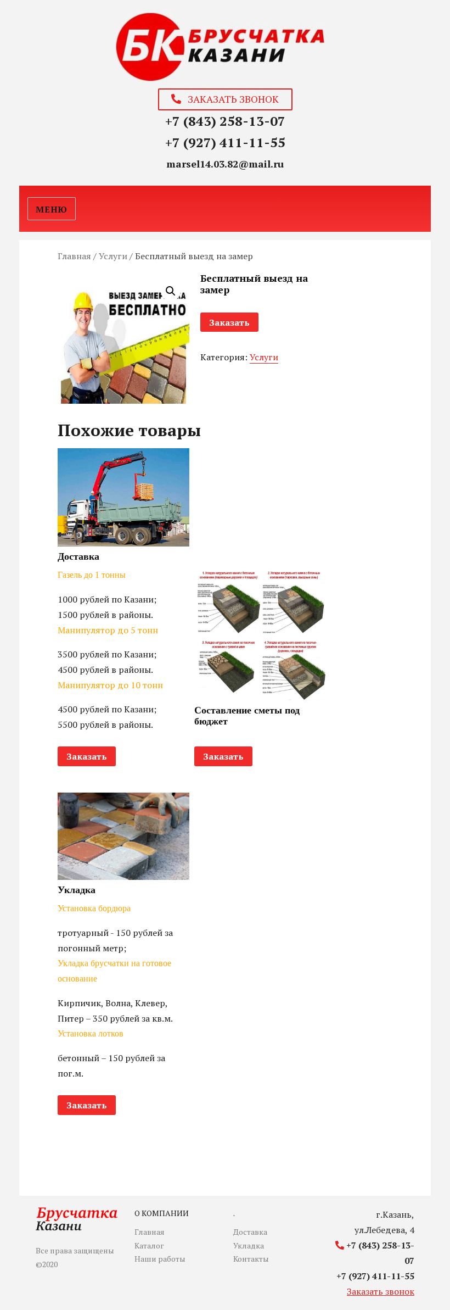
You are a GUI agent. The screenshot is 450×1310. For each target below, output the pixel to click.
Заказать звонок (380, 1291)
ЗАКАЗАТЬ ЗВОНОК (230, 98)
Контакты (251, 1258)
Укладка (248, 1245)
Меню (52, 209)
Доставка (250, 1232)
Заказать (229, 322)
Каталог (149, 1245)
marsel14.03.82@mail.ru (225, 163)
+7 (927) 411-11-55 (225, 142)
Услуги (113, 256)
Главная (74, 256)
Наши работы (159, 1258)
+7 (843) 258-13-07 (225, 121)
